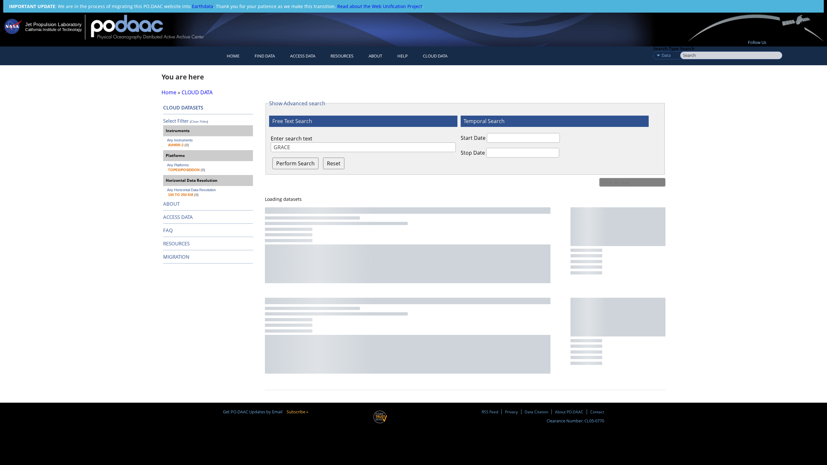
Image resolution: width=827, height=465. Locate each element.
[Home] (153, 27)
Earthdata (202, 6)
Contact (597, 411)
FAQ (168, 230)
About (375, 56)
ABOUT (171, 204)
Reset (333, 163)
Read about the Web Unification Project (379, 6)
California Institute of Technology (53, 29)
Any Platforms (178, 165)
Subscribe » (297, 412)
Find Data (265, 56)
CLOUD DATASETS (183, 107)
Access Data (302, 56)
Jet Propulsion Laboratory (53, 24)
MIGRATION (176, 256)
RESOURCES (341, 56)
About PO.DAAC (569, 411)
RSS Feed (490, 411)
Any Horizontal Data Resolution (191, 190)
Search (687, 48)
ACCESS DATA (178, 217)
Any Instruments (180, 140)
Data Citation (536, 411)
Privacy (511, 411)
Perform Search (295, 163)
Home (233, 56)
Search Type (666, 48)
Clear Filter (199, 121)
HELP (402, 56)
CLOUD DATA (435, 56)
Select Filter (176, 121)
